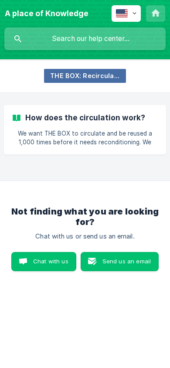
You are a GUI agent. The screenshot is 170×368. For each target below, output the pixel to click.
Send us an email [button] (126, 261)
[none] (46, 13)
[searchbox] (85, 38)
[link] (85, 129)
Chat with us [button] (50, 261)
